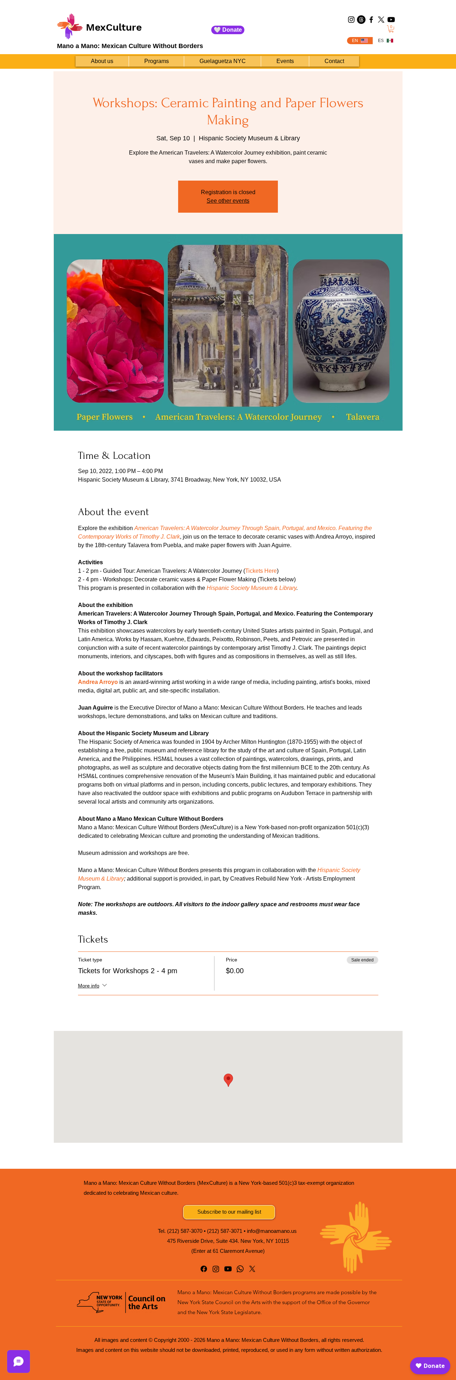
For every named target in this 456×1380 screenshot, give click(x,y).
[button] (391, 28)
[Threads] (361, 19)
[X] (381, 19)
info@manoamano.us (272, 1231)
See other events (228, 201)
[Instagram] (351, 19)
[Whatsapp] (240, 1269)
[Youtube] (391, 19)
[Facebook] (371, 19)
